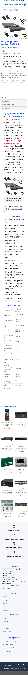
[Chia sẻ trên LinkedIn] (23, 81)
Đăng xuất (6, 610)
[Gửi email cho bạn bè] (13, 81)
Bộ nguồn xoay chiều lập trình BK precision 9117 (7, 448)
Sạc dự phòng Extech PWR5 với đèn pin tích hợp (7, 471)
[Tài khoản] (22, 4)
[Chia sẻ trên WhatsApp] (2, 81)
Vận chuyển (6, 628)
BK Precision (14, 47)
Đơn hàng (5, 596)
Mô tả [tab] (4, 97)
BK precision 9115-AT (14, 73)
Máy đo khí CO (7, 651)
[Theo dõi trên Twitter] (24, 665)
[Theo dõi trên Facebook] (18, 665)
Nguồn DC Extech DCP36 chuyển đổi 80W (7, 424)
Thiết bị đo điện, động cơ (16, 9)
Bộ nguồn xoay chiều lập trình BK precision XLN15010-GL (21, 493)
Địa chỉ (5, 603)
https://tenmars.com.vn (10, 577)
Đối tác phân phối (6, 588)
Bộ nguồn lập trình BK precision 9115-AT (13, 209)
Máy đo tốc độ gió (8, 644)
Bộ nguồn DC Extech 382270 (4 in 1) (21, 471)
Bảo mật (5, 625)
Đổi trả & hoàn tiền (8, 631)
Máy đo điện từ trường (9, 641)
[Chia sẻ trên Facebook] (6, 81)
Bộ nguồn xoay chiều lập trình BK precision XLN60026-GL (21, 516)
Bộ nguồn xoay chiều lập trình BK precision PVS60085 (21, 449)
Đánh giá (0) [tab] (6, 108)
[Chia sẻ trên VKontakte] (19, 81)
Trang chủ (5, 9)
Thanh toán (6, 618)
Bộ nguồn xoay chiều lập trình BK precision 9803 (21, 424)
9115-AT (6, 73)
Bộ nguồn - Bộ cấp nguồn (16, 10)
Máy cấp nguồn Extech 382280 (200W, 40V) (7, 515)
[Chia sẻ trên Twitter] (9, 81)
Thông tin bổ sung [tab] (8, 104)
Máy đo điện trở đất (8, 648)
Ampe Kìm (6, 655)
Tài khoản (5, 607)
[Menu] (2, 4)
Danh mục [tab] (5, 101)
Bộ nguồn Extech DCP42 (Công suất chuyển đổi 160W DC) (7, 493)
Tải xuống (5, 600)
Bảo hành (5, 621)
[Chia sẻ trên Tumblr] (2, 85)
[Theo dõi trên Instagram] (21, 665)
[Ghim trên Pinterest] (16, 81)
